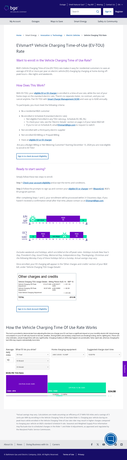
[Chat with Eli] (111, 439)
